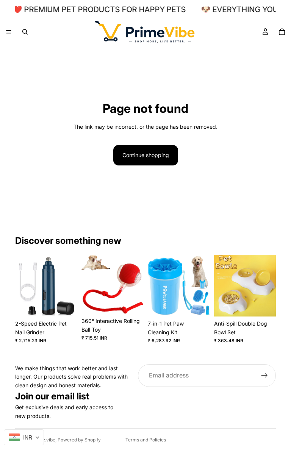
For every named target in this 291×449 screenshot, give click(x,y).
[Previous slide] (23, 286)
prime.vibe (44, 440)
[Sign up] (264, 376)
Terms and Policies (145, 440)
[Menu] (8, 32)
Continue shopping (145, 155)
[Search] (25, 31)
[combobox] (24, 437)
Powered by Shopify (79, 440)
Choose (270, 304)
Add (71, 304)
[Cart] (282, 31)
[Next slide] (68, 286)
